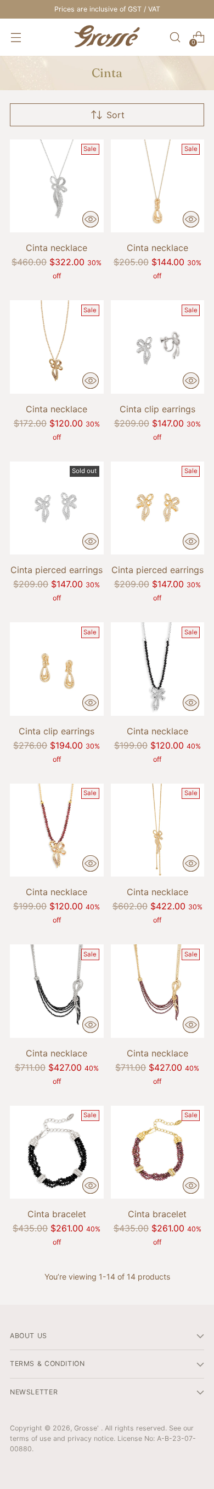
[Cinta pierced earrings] (57, 508)
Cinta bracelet (56, 1213)
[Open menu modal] (15, 37)
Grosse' (87, 1428)
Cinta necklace (56, 247)
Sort (115, 114)
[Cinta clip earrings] (158, 347)
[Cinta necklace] (57, 186)
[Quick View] (90, 219)
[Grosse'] (107, 37)
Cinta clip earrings (157, 409)
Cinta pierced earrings (56, 569)
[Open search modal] (175, 37)
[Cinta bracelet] (57, 1152)
